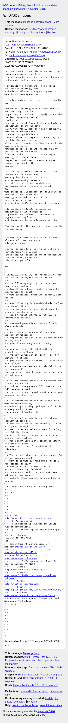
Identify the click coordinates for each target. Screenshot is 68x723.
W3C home (9, 5)
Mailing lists (24, 5)
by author (32, 701)
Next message (36, 29)
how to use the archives (25, 705)
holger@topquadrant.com (45, 51)
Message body (31, 22)
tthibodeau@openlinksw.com (29, 547)
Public (37, 5)
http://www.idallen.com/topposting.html (28, 518)
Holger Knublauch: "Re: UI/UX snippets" (40, 674)
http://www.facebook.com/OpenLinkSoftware (29, 595)
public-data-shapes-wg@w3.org (27, 55)
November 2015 (37, 9)
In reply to (22, 32)
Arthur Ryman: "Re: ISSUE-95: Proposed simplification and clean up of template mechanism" (32, 660)
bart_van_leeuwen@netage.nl (23, 44)
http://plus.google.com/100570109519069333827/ (32, 590)
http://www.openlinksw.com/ (20, 558)
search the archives (51, 705)
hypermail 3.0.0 (46, 711)
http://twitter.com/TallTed (20, 552)
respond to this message (34, 691)
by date (49, 698)
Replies (51, 32)
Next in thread (38, 32)
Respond (46, 22)
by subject (19, 701)
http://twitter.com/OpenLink (21, 584)
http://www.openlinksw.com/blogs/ (24, 569)
